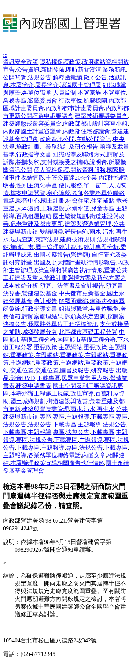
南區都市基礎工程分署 (86, 339)
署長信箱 (76, 231)
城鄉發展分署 (39, 332)
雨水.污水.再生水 (92, 409)
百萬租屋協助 (33, 216)
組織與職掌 (73, 309)
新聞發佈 (53, 69)
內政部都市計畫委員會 (74, 108)
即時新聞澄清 (83, 69)
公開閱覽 (14, 77)
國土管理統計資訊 (58, 247)
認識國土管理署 (80, 85)
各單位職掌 (36, 93)
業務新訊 (114, 69)
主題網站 (70, 347)
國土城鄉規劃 (70, 216)
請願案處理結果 (42, 316)
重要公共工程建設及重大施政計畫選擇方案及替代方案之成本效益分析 (65, 278)
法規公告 (39, 77)
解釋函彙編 (67, 77)
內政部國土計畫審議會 (32, 131)
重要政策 (45, 347)
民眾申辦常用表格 (85, 378)
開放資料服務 (88, 170)
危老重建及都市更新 (36, 224)
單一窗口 (95, 185)
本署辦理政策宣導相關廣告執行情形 (57, 463)
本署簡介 (22, 85)
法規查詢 (22, 239)
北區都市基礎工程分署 (88, 332)
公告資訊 (28, 69)
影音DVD (22, 378)
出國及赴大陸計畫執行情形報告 (75, 262)
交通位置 (22, 370)
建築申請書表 (33, 386)
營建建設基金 (39, 293)
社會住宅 (77, 201)
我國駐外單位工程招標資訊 (63, 324)
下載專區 (48, 378)
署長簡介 (47, 85)
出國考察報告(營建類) (62, 255)
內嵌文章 (94, 455)
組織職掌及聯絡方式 (79, 154)
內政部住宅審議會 (86, 131)
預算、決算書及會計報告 (72, 285)
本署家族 (89, 93)
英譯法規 (47, 239)
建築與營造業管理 (88, 224)
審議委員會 (42, 100)
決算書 (12, 293)
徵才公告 (95, 77)
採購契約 (28, 162)
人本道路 (28, 208)
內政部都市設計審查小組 (95, 123)
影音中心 (28, 201)
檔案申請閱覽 (27, 193)
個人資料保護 (51, 170)
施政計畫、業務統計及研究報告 (57, 147)
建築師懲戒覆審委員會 (32, 123)
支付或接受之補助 (64, 162)
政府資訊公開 (57, 139)
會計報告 (45, 301)
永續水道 (77, 208)
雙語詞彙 (51, 231)
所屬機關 (95, 100)
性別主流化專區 (36, 185)
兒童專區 (102, 208)
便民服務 (70, 185)
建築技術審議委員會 (101, 116)
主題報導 (77, 417)
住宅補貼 (102, 201)
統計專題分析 (101, 247)
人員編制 (64, 93)
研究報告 (102, 370)
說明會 (98, 162)
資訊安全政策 (20, 62)
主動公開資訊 (93, 139)
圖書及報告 (74, 370)
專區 (45, 417)
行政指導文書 (33, 154)
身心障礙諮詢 (64, 193)
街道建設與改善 (67, 401)
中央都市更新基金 (82, 293)
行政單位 (70, 100)
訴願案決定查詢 (85, 316)
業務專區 (14, 100)
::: (5, 55)
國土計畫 (53, 201)
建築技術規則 (77, 239)
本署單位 (114, 93)
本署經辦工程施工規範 (39, 393)
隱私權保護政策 (60, 62)
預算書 (114, 285)
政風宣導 (82, 393)
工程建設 (53, 208)
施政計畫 (22, 247)
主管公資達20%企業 (71, 177)
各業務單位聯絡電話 (54, 455)
